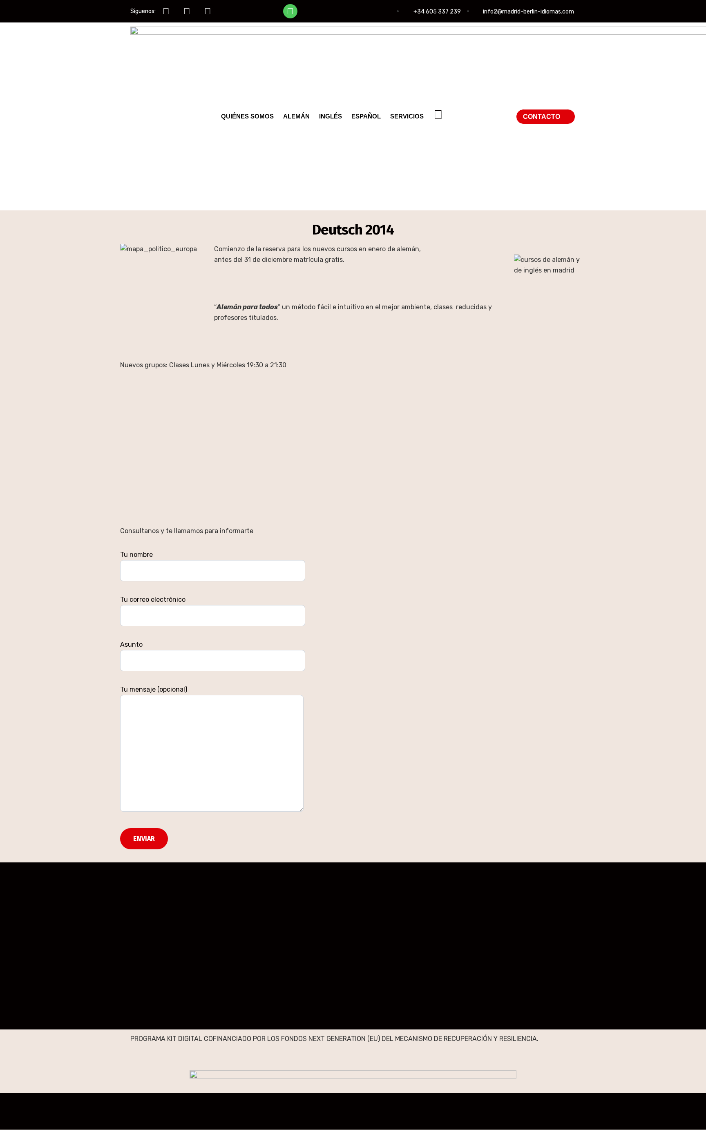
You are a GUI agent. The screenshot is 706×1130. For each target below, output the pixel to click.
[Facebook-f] (166, 11)
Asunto (131, 644)
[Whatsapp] (290, 11)
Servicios (407, 116)
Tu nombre (136, 554)
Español (366, 116)
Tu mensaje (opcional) (153, 689)
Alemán (296, 116)
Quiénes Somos (247, 116)
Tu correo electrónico (152, 599)
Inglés (330, 116)
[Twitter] (187, 11)
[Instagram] (208, 11)
